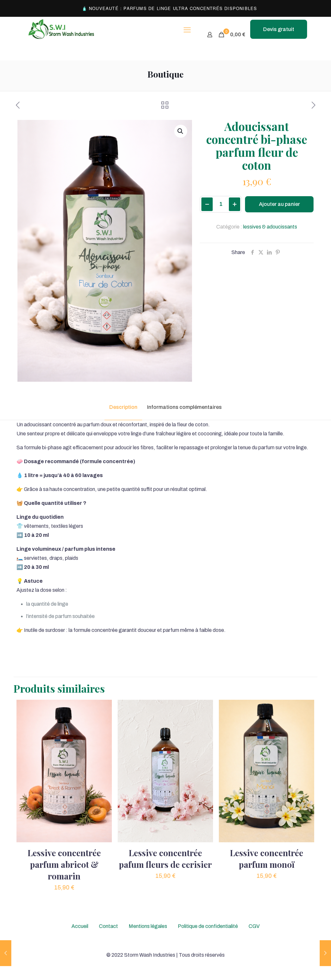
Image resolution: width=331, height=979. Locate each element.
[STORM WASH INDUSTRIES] (61, 30)
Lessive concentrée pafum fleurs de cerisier (165, 858)
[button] (180, 131)
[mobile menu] (187, 30)
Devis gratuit (278, 29)
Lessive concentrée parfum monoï (266, 858)
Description (123, 407)
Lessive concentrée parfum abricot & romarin (64, 864)
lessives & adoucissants (270, 226)
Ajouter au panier (279, 204)
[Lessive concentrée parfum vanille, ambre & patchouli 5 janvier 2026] (5, 953)
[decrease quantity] (207, 204)
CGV (254, 926)
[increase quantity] (234, 204)
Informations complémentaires (184, 407)
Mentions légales (148, 926)
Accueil (79, 926)
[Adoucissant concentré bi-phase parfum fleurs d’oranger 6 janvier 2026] (325, 953)
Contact (108, 926)
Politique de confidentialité (208, 926)
